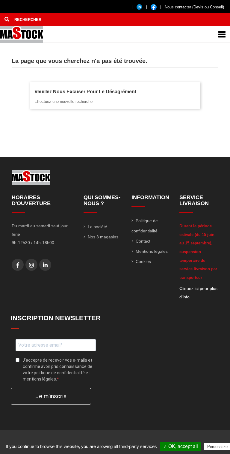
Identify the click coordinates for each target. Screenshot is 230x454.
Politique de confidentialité (144, 225)
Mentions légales (151, 251)
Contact (142, 241)
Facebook (17, 265)
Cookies (142, 261)
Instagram (31, 265)
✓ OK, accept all (180, 446)
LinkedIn (45, 265)
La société (97, 226)
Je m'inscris (50, 396)
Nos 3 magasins (102, 236)
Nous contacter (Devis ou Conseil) (194, 7)
